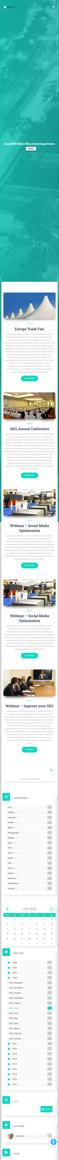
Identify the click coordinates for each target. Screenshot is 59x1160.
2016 (15, 1069)
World (11, 858)
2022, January (15, 1038)
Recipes (12, 837)
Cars (10, 863)
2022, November (16, 988)
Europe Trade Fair (29, 329)
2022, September (16, 998)
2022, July (14, 1008)
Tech (10, 848)
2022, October (15, 993)
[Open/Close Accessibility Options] (53, 1142)
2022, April (14, 1023)
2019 (15, 1054)
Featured (12, 817)
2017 (15, 1064)
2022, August (15, 1003)
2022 (15, 977)
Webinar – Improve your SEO (29, 706)
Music (11, 827)
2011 (15, 1084)
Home (11, 868)
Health (11, 822)
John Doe (20, 1135)
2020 (15, 1048)
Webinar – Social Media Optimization (29, 528)
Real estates (13, 883)
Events (29, 324)
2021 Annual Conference (29, 429)
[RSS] (26, 1136)
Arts (10, 807)
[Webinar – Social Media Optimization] (29, 502)
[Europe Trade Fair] (29, 306)
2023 (15, 972)
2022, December (16, 983)
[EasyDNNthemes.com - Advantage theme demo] (8, 7)
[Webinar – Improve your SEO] (29, 683)
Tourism (12, 888)
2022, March (15, 1028)
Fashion (12, 812)
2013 (15, 1079)
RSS (14, 807)
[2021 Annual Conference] (29, 405)
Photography (14, 832)
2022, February (16, 1033)
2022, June (14, 1013)
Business (12, 878)
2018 (15, 1059)
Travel (11, 853)
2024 (15, 967)
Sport (11, 843)
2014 (15, 1074)
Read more (29, 378)
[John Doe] (11, 1136)
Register (29, 749)
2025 (15, 962)
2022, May (14, 1018)
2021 (15, 1043)
